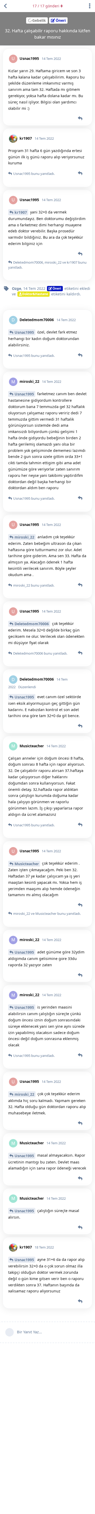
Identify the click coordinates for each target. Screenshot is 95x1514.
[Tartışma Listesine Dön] (5, 6)
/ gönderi (45, 5)
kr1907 (21, 212)
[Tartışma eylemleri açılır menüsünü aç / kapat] (89, 6)
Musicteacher (27, 863)
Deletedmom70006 (32, 623)
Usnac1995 (24, 332)
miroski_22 (24, 537)
